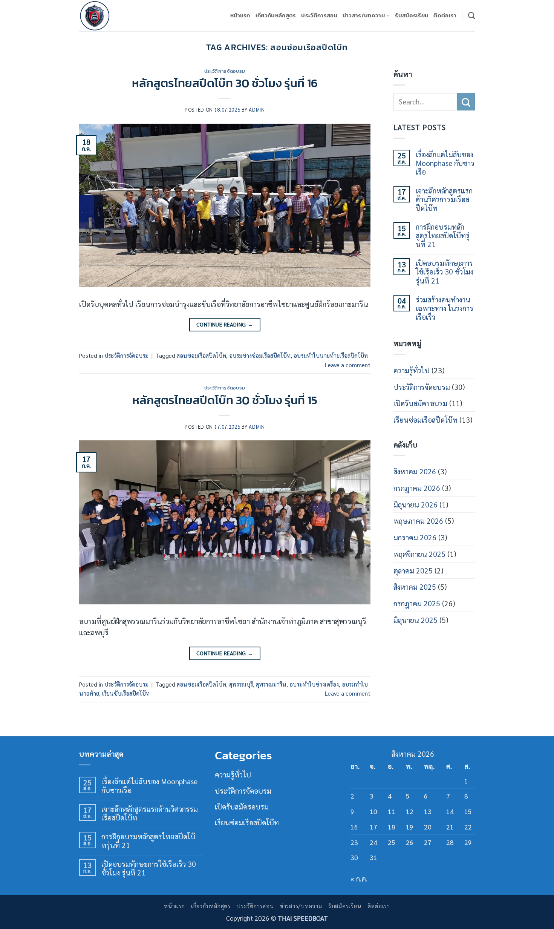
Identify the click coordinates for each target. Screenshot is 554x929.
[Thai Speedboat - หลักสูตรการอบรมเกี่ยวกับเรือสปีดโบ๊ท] (117, 15)
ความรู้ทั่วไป (411, 370)
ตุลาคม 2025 (413, 570)
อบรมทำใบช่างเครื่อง (314, 684)
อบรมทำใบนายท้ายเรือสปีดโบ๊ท (331, 355)
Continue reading (224, 324)
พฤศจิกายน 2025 (419, 553)
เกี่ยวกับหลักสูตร (276, 15)
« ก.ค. (358, 878)
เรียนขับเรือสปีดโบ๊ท (126, 693)
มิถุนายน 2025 (415, 619)
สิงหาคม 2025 (414, 586)
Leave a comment (347, 365)
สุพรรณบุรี (241, 684)
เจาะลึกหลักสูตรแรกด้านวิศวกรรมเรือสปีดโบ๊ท (444, 199)
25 (391, 842)
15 (468, 811)
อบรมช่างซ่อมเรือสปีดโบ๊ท (260, 355)
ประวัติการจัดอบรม (224, 71)
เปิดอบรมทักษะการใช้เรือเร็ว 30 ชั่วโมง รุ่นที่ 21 (444, 271)
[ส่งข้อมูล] (466, 101)
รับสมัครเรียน (411, 15)
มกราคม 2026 (414, 537)
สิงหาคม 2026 (414, 471)
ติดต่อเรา (444, 15)
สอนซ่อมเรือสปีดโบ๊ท (201, 355)
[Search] (471, 15)
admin (257, 109)
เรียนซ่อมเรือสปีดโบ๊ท (425, 419)
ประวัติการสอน (319, 15)
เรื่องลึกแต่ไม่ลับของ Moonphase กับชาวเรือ (445, 163)
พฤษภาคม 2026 (418, 520)
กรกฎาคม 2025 (416, 603)
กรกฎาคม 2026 (416, 487)
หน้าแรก (240, 15)
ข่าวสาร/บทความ (364, 15)
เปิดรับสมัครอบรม (420, 403)
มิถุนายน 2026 (415, 504)
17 (373, 827)
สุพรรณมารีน (271, 684)
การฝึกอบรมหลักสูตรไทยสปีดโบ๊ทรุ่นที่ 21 (443, 235)
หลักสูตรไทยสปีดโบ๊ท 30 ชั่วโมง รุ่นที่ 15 (224, 400)
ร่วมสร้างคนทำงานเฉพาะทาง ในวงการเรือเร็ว (444, 308)
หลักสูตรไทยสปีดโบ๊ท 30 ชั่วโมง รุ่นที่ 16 (225, 83)
